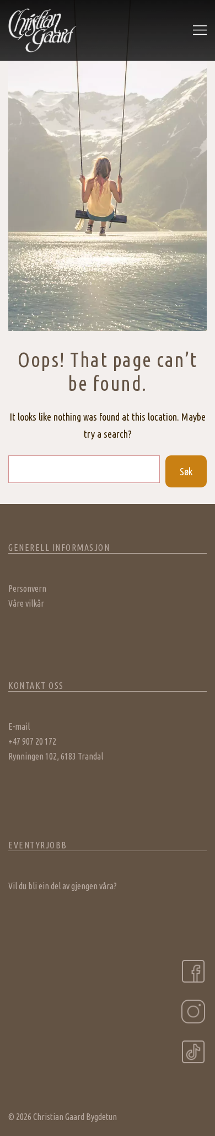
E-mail (19, 726)
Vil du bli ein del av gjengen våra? (62, 886)
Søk (186, 471)
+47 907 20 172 (32, 741)
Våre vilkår (26, 603)
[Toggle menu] (200, 30)
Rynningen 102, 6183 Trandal (55, 756)
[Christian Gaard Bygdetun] (42, 29)
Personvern (27, 588)
